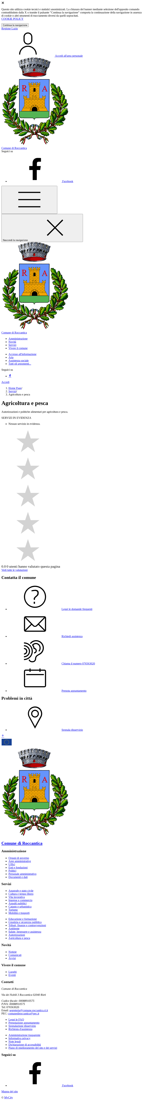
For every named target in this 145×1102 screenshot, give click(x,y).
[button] (18, 338)
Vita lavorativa (16, 897)
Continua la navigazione (15, 25)
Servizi (12, 391)
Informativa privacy (19, 1038)
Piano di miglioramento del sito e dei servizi (32, 1047)
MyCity (8, 1097)
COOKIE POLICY (12, 18)
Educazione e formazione (22, 918)
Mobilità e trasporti (19, 912)
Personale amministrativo (22, 873)
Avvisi (12, 958)
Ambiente (13, 928)
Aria (10, 357)
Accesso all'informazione (22, 354)
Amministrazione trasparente (24, 1035)
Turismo (13, 909)
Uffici (11, 864)
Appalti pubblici (17, 903)
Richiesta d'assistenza (20, 1029)
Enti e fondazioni (18, 867)
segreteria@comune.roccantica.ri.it (28, 1010)
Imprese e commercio (20, 900)
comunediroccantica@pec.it (23, 1013)
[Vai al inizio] (2, 736)
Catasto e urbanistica (19, 906)
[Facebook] (9, 376)
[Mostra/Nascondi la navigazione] (29, 200)
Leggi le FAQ (16, 1019)
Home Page (15, 388)
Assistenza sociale (18, 360)
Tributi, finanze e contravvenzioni (27, 925)
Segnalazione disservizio (22, 1025)
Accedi (5, 382)
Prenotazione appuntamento (23, 1022)
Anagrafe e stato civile (20, 890)
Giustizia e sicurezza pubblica (25, 922)
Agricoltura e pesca (19, 938)
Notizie (12, 951)
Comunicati (14, 955)
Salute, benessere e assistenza (24, 931)
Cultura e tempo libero (20, 893)
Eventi (12, 974)
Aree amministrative (19, 861)
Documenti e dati (18, 877)
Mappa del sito (9, 1091)
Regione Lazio (9, 28)
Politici (12, 870)
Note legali (14, 1041)
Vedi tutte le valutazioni (14, 570)
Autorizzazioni (16, 934)
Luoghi (12, 971)
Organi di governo (18, 857)
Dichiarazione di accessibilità (24, 1044)
